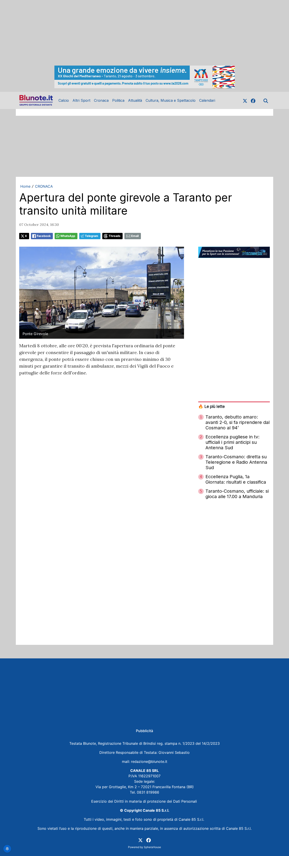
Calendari (207, 100)
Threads (114, 236)
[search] (266, 100)
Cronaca (101, 100)
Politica (118, 100)
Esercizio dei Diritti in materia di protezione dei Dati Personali (144, 801)
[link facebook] (253, 100)
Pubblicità (144, 730)
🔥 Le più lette (211, 406)
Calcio (63, 100)
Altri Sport (81, 100)
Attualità (135, 100)
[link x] (245, 100)
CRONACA (44, 186)
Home (25, 186)
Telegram (91, 236)
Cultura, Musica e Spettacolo (171, 100)
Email (135, 236)
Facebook (44, 236)
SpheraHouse (152, 847)
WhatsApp (67, 236)
